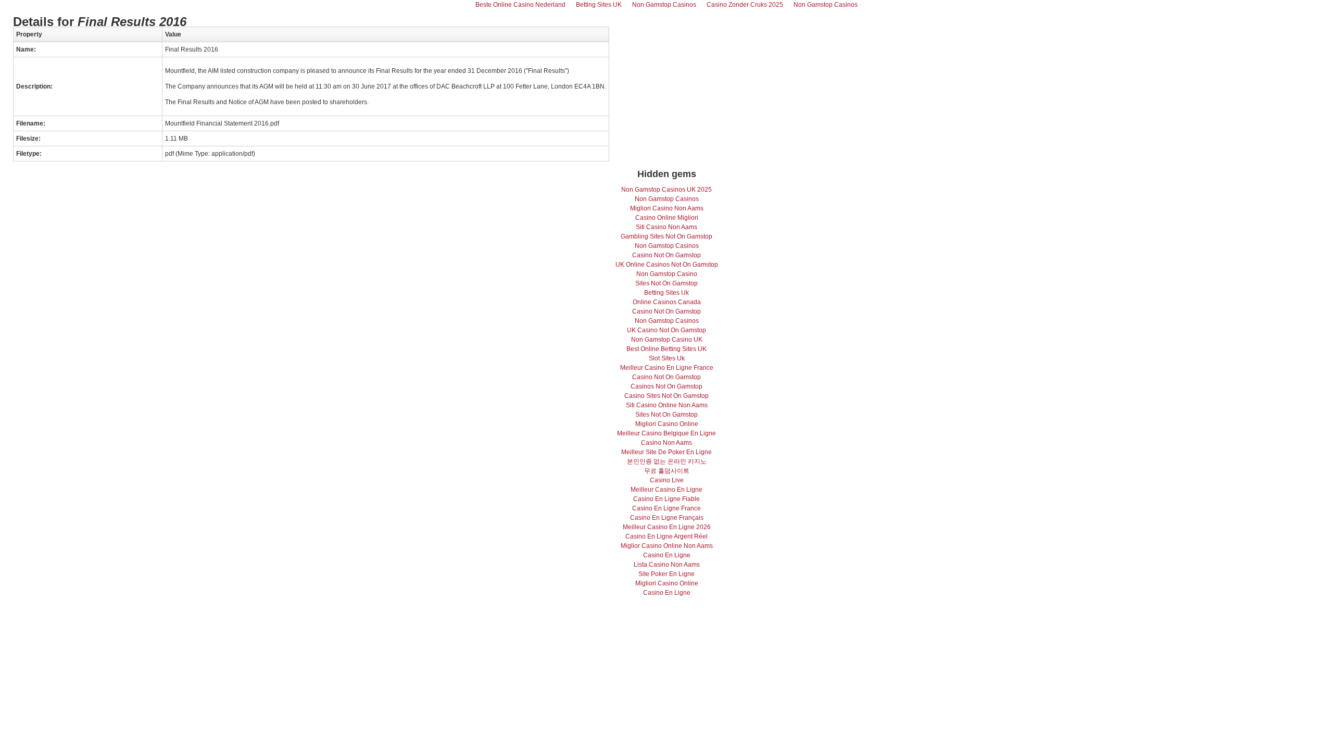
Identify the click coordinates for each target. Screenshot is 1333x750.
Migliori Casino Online (666, 424)
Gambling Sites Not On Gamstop (666, 236)
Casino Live (667, 480)
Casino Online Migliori (666, 217)
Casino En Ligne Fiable (666, 499)
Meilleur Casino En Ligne (666, 489)
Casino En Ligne (666, 555)
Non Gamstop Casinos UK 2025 (666, 189)
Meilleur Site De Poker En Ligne (666, 452)
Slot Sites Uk (667, 358)
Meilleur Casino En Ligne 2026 (667, 527)
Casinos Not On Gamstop (666, 386)
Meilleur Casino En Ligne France (666, 367)
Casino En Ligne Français (666, 517)
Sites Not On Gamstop (666, 283)
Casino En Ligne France (666, 508)
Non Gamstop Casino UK (666, 339)
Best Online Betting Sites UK (666, 349)
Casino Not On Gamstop (666, 255)
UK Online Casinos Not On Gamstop (666, 264)
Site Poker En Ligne (666, 574)
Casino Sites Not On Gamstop (666, 395)
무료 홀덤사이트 (666, 470)
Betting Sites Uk (666, 292)
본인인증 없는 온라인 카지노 (667, 461)
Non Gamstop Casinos (667, 199)
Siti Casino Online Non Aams (667, 405)
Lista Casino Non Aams (667, 564)
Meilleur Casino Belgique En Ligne (666, 433)
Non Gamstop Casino (666, 274)
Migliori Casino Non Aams (666, 208)
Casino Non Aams (666, 442)
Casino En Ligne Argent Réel (666, 536)
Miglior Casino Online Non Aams (667, 545)
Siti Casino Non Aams (666, 227)
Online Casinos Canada (667, 302)
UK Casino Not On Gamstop (666, 330)
